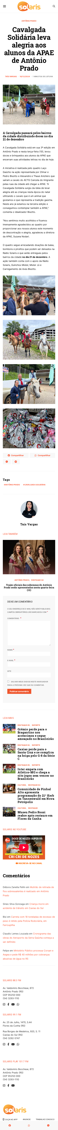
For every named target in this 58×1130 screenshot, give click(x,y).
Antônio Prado (29, 21)
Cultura (22, 785)
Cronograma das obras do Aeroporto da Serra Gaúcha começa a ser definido (28, 937)
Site (9, 671)
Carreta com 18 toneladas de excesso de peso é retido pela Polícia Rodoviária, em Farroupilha (29, 920)
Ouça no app (11, 1119)
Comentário (13, 618)
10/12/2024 (25, 76)
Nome (10, 649)
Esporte (36, 725)
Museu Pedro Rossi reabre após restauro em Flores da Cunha (35, 815)
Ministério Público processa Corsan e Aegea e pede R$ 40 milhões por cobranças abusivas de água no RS (28, 954)
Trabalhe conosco (45, 1119)
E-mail (11, 660)
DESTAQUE (33, 808)
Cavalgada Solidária (35, 485)
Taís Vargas (11, 76)
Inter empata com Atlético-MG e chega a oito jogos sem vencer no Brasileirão (36, 774)
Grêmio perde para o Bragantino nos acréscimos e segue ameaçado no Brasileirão (36, 734)
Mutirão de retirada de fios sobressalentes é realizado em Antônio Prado (28, 891)
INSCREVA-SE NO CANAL (30, 863)
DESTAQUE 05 (24, 725)
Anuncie (27, 1119)
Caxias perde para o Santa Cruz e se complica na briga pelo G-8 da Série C (36, 754)
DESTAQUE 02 (24, 745)
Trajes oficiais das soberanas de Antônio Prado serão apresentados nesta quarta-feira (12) (29, 587)
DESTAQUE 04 (37, 580)
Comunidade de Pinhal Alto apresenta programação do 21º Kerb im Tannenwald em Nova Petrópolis (36, 795)
